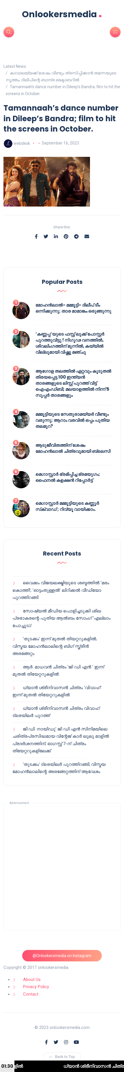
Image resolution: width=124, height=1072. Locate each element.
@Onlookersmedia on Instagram (62, 955)
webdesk (22, 143)
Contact (30, 994)
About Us (32, 979)
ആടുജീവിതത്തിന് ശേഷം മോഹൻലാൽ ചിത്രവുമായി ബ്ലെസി (72, 448)
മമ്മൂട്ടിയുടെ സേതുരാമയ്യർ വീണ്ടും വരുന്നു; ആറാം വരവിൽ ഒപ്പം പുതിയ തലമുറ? (72, 420)
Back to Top (65, 1056)
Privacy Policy (36, 986)
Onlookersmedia (62, 14)
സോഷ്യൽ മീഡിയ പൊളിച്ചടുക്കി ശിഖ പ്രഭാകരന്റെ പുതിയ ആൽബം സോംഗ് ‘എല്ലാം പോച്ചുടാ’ (61, 618)
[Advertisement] (62, 866)
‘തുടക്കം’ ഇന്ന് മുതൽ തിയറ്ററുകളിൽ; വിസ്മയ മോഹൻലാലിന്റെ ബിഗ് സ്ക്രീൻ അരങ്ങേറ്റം (54, 646)
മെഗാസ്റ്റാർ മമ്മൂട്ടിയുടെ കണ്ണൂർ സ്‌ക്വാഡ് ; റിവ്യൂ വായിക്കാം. (67, 506)
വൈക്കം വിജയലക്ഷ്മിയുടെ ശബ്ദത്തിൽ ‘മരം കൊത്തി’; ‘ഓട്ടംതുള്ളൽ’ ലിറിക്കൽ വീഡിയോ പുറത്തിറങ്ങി (60, 590)
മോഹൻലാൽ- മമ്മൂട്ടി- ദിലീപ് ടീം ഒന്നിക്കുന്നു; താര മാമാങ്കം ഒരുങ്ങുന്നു (73, 308)
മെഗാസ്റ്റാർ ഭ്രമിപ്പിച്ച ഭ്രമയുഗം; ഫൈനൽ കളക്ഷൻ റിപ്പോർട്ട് (67, 477)
